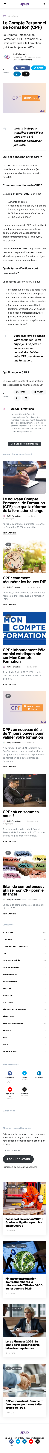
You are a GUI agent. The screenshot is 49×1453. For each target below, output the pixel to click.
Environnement (10, 981)
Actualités (8, 932)
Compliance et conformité (15, 946)
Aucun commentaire (23, 60)
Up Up (7, 1438)
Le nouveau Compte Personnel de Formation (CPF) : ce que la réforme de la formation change (24, 505)
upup (24, 4)
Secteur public (10, 1051)
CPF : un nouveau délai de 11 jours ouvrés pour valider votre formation (23, 733)
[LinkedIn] (24, 1442)
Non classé (8, 1002)
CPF (4, 16)
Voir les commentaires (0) (24, 444)
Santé (5, 1044)
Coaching (7, 939)
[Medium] (38, 1442)
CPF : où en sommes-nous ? (21, 814)
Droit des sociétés (11, 960)
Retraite (7, 1030)
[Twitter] (18, 1442)
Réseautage (8, 1016)
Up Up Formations (21, 54)
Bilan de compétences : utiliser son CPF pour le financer (23, 890)
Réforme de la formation (22, 465)
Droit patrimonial (11, 967)
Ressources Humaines (13, 1023)
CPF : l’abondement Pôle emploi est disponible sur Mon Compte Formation (24, 656)
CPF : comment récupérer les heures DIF (24, 580)
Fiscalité (7, 988)
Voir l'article (9, 533)
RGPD (5, 1037)
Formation (8, 995)
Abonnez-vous (18, 1159)
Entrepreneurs (10, 974)
